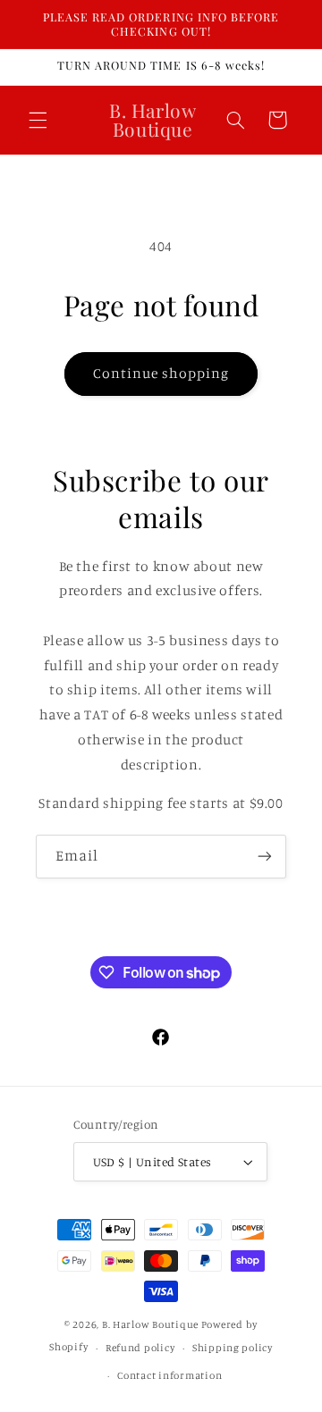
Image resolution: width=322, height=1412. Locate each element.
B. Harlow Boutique (150, 1324)
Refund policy (140, 1347)
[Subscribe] (264, 856)
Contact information (169, 1375)
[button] (37, 119)
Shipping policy (232, 1347)
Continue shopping (161, 373)
